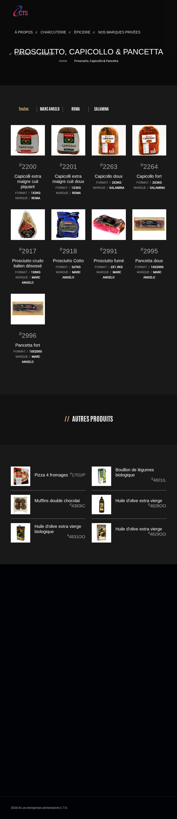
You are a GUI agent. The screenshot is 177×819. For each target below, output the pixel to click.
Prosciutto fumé (109, 260)
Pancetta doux (149, 260)
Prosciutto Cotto (68, 260)
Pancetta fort (27, 345)
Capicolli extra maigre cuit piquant (27, 181)
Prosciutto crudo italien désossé (27, 263)
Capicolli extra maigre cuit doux (68, 179)
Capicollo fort (149, 176)
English (47, 54)
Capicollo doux (109, 176)
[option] (24, 109)
